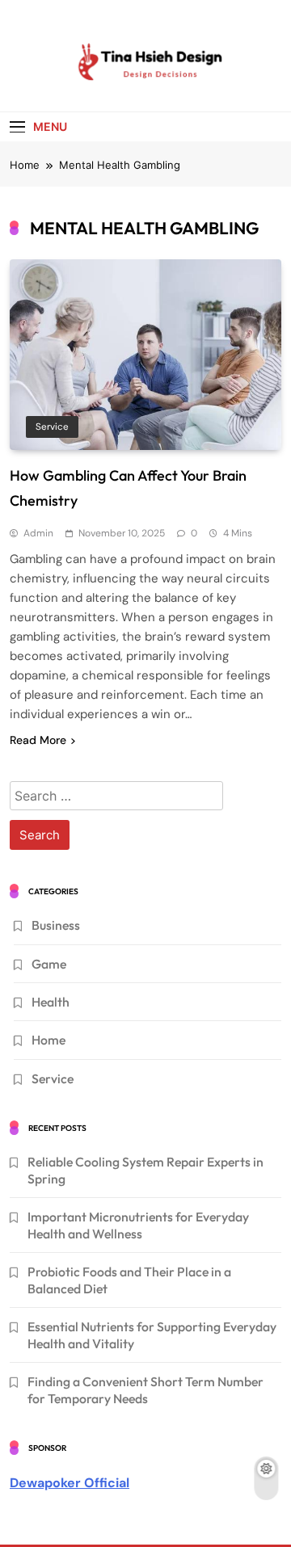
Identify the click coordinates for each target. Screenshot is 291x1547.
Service (52, 426)
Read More (38, 740)
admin (38, 533)
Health (51, 1002)
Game (49, 964)
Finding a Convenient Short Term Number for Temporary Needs (145, 1389)
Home (48, 1040)
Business (56, 925)
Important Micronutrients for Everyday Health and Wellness (138, 1225)
